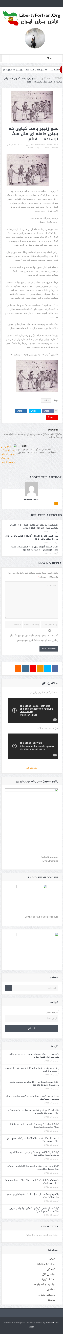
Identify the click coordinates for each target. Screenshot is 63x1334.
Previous (53, 429)
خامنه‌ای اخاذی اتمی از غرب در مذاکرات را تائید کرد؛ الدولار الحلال (37, 451)
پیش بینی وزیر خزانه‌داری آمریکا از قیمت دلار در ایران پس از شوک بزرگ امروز (31, 537)
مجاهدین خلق (48, 1274)
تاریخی (52, 1259)
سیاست (46, 400)
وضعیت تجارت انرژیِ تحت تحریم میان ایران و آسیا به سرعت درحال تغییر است (32, 1181)
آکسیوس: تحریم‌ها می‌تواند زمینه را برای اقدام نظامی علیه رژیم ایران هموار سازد (34, 526)
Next (24, 446)
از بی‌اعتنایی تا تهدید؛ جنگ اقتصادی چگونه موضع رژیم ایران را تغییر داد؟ (33, 1139)
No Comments (51, 147)
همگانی (10, 145)
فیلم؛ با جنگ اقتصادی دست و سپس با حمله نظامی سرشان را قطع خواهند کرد (34, 1153)
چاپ (37, 147)
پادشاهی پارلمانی (46, 1295)
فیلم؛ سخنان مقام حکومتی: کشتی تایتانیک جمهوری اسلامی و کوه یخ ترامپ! (34, 1209)
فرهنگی (51, 1269)
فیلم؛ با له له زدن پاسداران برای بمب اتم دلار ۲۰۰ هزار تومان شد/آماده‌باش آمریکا (34, 1125)
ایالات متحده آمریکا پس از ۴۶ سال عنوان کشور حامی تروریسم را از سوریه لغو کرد (34, 548)
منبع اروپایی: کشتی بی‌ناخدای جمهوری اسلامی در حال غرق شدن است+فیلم (32, 1097)
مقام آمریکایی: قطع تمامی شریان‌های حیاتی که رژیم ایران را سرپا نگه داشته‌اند (33, 1111)
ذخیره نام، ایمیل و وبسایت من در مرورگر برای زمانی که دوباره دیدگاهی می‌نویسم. (33, 637)
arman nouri (52, 145)
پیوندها (51, 1300)
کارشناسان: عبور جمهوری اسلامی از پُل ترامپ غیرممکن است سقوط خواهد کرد (33, 1167)
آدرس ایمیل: (51, 1012)
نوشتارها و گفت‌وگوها (44, 1284)
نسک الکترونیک (48, 1279)
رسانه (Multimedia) (46, 1264)
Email (30, 147)
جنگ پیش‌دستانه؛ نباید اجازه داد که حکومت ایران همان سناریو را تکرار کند (33, 1195)
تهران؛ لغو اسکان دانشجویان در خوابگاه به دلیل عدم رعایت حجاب (33, 435)
